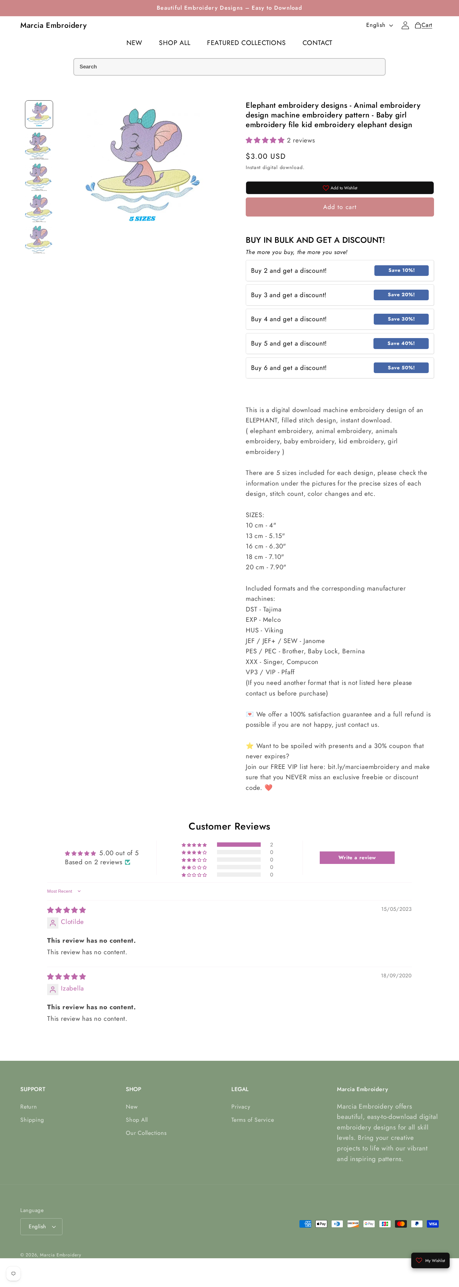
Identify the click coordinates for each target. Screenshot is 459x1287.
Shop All (137, 1120)
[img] (66, 910)
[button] (266, 140)
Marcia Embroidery (60, 1255)
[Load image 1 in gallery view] (39, 114)
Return (28, 1107)
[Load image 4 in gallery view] (39, 208)
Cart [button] (425, 25)
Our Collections (146, 1133)
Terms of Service (252, 1120)
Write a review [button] (357, 857)
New (131, 1107)
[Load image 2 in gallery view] (39, 146)
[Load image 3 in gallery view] (39, 177)
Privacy (240, 1107)
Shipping (32, 1120)
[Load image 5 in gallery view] (39, 239)
